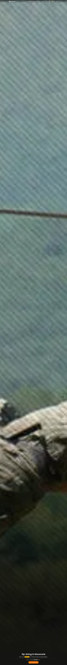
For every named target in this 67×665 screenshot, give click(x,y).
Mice (47, 1)
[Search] (49, 1)
